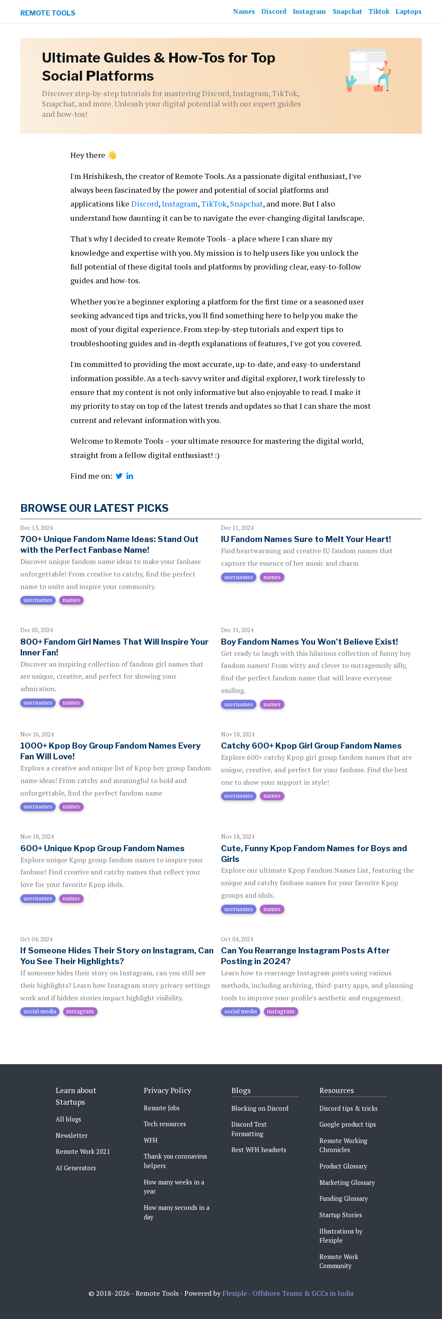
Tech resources (165, 1124)
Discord (274, 11)
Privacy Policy (167, 1090)
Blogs (241, 1090)
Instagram (309, 11)
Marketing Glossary (347, 1182)
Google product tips (347, 1124)
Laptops (409, 11)
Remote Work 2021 (83, 1151)
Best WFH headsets (258, 1150)
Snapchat (347, 11)
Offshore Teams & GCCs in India (303, 1293)
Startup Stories (340, 1215)
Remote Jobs (162, 1108)
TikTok (214, 203)
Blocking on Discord (259, 1108)
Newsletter (72, 1135)
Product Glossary (343, 1166)
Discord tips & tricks (348, 1108)
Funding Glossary (343, 1198)
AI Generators (76, 1168)
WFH (151, 1140)
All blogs (68, 1119)
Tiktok (379, 11)
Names (244, 11)
